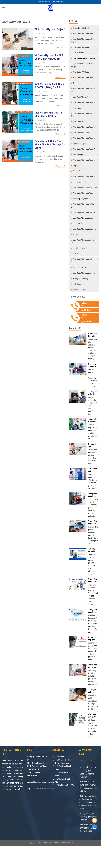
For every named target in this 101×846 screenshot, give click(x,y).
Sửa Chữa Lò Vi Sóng (81, 72)
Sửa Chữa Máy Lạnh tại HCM (84, 212)
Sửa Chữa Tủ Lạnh (80, 122)
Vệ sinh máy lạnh (79, 144)
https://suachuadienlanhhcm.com (41, 788)
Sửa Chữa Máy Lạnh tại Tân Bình (82, 205)
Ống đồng (77, 166)
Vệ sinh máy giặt (79, 289)
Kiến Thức (77, 108)
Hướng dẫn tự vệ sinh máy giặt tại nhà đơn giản (88, 816)
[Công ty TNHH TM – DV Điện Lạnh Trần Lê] (50, 7)
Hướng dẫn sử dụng (80, 279)
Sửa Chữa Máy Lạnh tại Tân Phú (82, 241)
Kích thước (77, 284)
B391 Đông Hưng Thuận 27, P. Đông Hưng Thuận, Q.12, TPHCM (37, 766)
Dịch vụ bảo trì (78, 53)
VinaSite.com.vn (66, 843)
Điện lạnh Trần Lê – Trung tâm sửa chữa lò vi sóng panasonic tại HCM (88, 786)
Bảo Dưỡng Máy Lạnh (81, 155)
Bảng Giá (76, 171)
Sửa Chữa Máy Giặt (80, 97)
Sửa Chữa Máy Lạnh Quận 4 (84, 102)
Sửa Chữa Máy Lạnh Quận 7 (84, 149)
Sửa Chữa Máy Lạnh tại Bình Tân (83, 90)
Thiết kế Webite (49, 843)
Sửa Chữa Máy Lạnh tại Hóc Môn (82, 260)
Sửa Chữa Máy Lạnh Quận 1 (84, 34)
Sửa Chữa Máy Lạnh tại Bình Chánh (83, 114)
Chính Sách (77, 223)
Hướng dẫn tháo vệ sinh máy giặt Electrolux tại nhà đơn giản (87, 772)
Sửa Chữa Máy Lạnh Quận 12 (84, 229)
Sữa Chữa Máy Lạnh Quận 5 (84, 127)
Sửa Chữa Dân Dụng (81, 47)
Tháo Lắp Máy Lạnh (80, 199)
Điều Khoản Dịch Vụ (65, 785)
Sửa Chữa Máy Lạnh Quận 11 (84, 218)
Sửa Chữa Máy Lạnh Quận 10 (84, 193)
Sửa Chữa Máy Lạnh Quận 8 (84, 160)
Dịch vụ (76, 254)
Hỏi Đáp (60, 757)
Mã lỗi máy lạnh (79, 234)
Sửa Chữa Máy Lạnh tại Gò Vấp (85, 188)
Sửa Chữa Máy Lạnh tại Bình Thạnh (83, 40)
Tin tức (75, 83)
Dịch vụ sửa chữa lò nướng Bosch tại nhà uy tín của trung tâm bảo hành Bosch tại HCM (88, 802)
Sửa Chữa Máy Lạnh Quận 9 (84, 177)
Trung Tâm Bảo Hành (81, 28)
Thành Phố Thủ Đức (80, 268)
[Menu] (3, 7)
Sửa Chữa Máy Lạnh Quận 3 (84, 78)
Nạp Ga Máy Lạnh (79, 182)
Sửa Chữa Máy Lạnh (81, 133)
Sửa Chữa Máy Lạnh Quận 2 (84, 58)
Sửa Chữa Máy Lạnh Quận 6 (84, 138)
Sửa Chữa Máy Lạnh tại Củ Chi (84, 273)
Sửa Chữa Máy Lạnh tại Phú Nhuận (82, 65)
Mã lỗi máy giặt (79, 248)
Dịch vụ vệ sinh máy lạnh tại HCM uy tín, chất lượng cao (87, 827)
